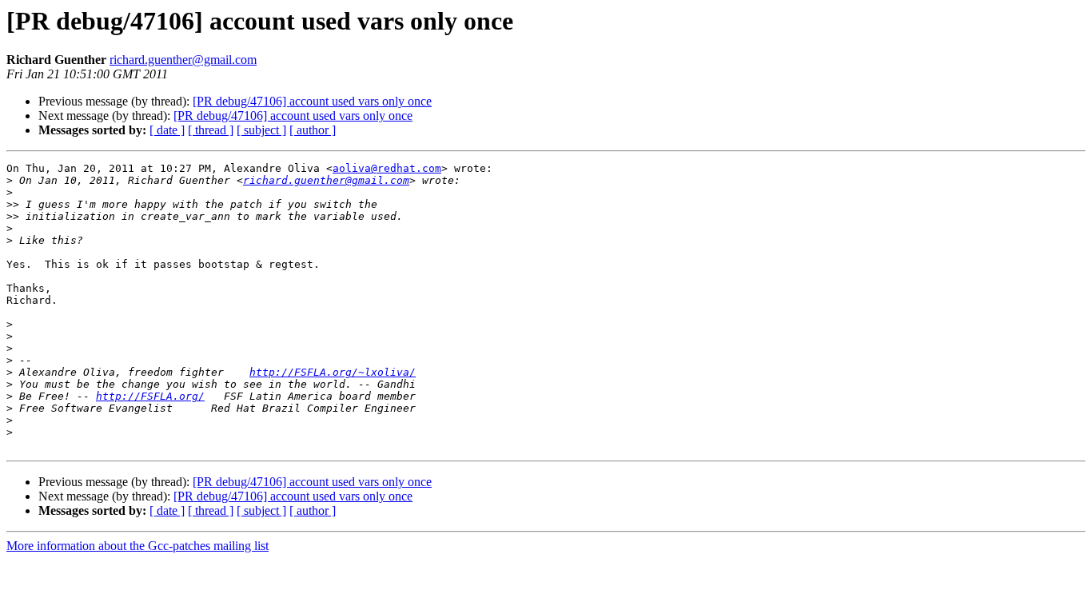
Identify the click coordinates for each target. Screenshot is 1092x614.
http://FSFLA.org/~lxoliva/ (332, 372)
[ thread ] (210, 130)
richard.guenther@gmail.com (183, 59)
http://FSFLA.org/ (150, 396)
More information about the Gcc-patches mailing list (137, 545)
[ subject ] (261, 130)
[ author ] (312, 130)
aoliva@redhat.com (387, 168)
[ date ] (167, 130)
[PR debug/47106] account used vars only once (312, 101)
